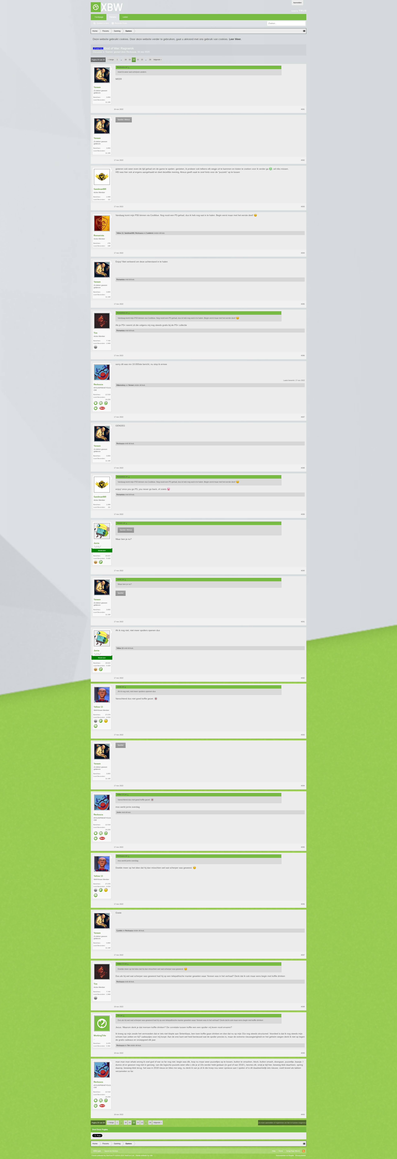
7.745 (108, 341)
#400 (303, 1114)
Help (273, 1151)
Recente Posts (121, 23)
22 (142, 60)
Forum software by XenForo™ (112, 1155)
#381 (303, 109)
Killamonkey (120, 385)
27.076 (107, 715)
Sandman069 (100, 189)
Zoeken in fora (103, 23)
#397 (303, 955)
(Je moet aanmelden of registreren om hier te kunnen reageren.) (282, 1123)
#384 (303, 253)
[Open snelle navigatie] (304, 31)
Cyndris (119, 931)
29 (150, 60)
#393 (303, 735)
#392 (303, 678)
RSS (303, 1151)
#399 (303, 1053)
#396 (303, 904)
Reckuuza (131, 52)
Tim (95, 333)
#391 (303, 622)
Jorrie (96, 543)
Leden (125, 17)
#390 (303, 571)
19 (130, 60)
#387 (303, 417)
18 (126, 60)
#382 (303, 160)
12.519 (107, 394)
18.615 (107, 556)
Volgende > (157, 60)
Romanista (99, 235)
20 (134, 60)
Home (281, 1151)
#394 (303, 786)
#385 (303, 304)
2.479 (108, 1043)
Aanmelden (297, 3)
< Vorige (111, 60)
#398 (303, 1007)
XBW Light (97, 1151)
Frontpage (99, 17)
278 (109, 243)
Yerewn (97, 87)
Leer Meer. (235, 39)
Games (109, 52)
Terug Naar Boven (293, 1151)
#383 (303, 206)
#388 (303, 468)
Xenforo (115, 1151)
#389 (303, 514)
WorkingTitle (100, 1035)
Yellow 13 (119, 233)
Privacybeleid (300, 1155)
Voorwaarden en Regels (285, 1155)
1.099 (108, 197)
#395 (303, 847)
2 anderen (149, 233)
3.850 (108, 97)
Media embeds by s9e (144, 1155)
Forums (112, 17)
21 (138, 60)
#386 (303, 355)
